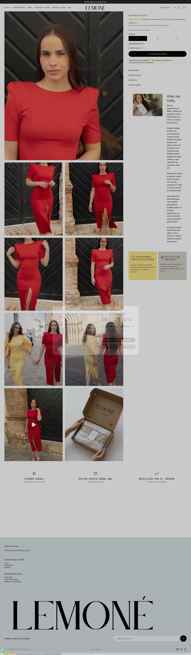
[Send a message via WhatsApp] (3, 651)
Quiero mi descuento (117, 337)
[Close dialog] (136, 306)
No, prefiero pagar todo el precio (117, 343)
